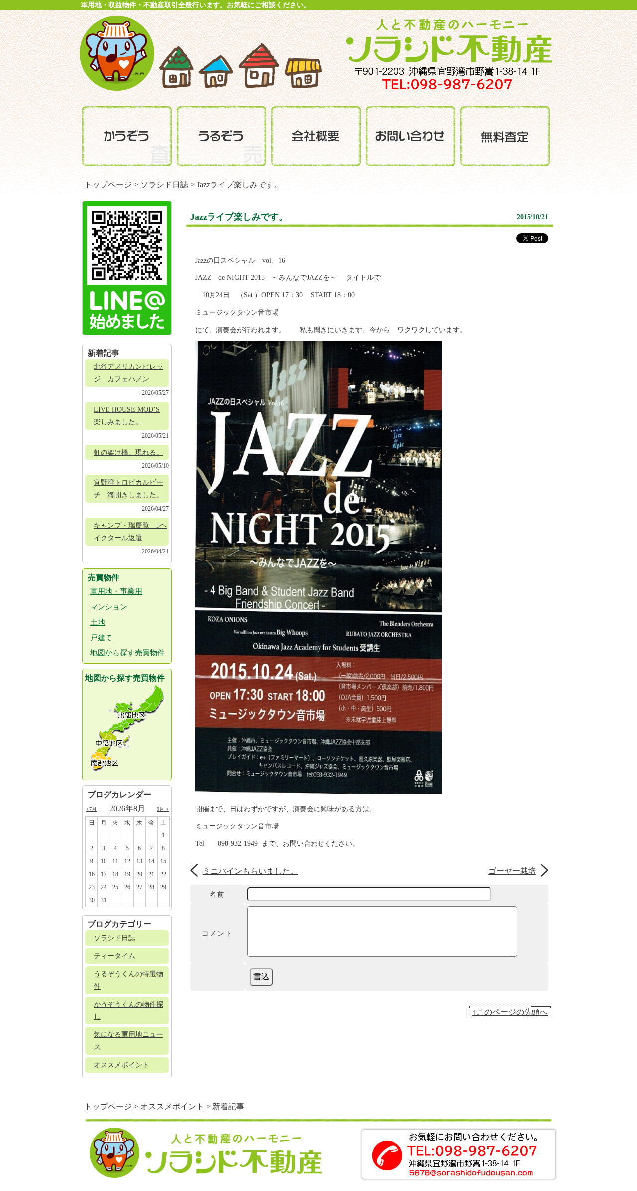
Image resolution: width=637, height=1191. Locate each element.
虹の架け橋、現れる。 (128, 452)
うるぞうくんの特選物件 (128, 980)
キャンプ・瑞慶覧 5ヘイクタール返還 (130, 532)
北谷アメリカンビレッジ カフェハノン (128, 373)
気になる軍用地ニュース (128, 1041)
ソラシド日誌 (164, 185)
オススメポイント (121, 1065)
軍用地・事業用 (116, 591)
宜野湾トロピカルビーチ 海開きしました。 (128, 489)
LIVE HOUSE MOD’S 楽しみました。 (127, 416)
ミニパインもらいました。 (250, 871)
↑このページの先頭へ (510, 1012)
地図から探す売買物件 (127, 653)
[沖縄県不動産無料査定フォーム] (505, 136)
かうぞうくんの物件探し (128, 1010)
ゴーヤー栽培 (512, 871)
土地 (97, 622)
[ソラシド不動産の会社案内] (316, 136)
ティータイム (114, 956)
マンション (108, 607)
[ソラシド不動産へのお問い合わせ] (410, 136)
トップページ (108, 185)
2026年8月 (127, 808)
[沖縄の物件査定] (127, 136)
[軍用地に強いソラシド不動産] (117, 88)
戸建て (101, 637)
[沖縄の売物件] (221, 136)
